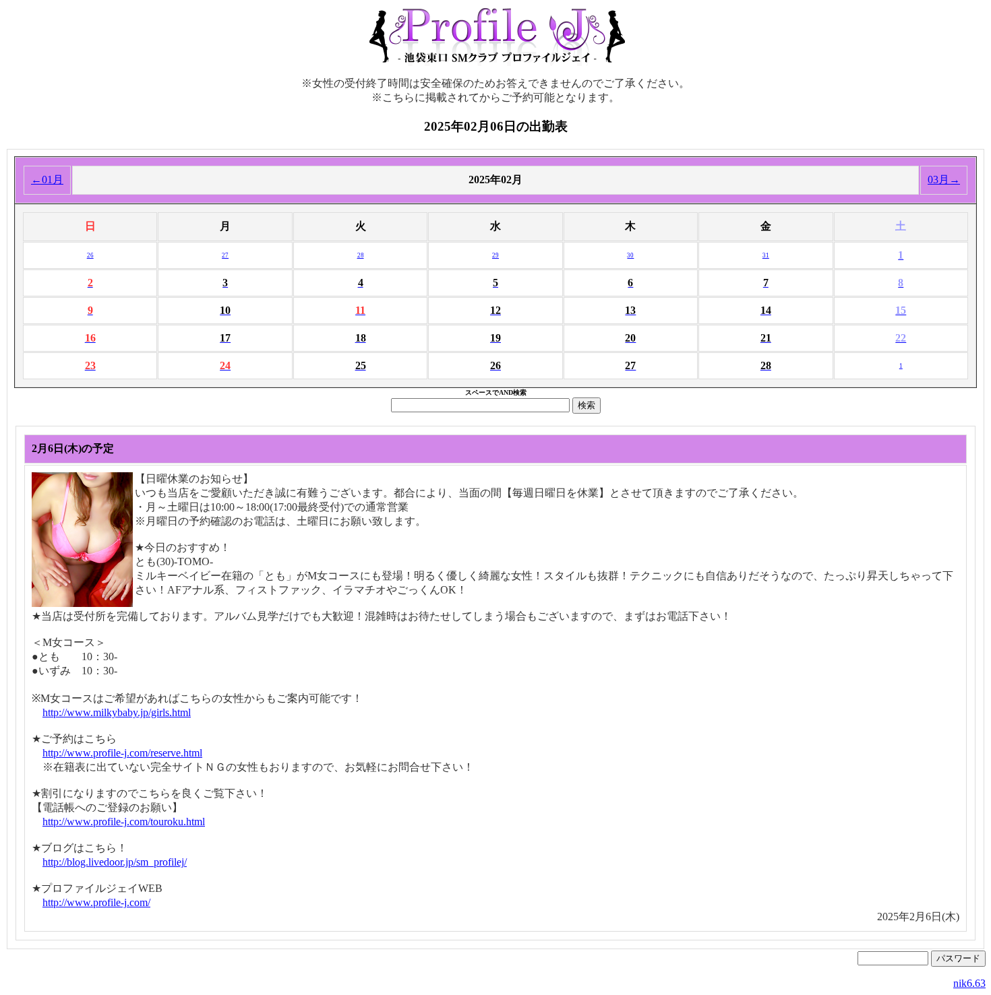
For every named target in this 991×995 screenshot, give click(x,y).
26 (90, 255)
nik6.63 (969, 983)
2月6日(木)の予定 (73, 448)
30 (630, 255)
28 (360, 255)
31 (765, 255)
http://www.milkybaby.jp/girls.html (116, 712)
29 (495, 255)
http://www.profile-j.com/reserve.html (122, 753)
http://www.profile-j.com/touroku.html (123, 821)
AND (506, 392)
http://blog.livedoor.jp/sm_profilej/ (114, 862)
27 (225, 255)
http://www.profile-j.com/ (96, 902)
